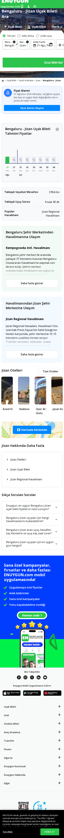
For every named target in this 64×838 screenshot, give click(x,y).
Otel (6, 715)
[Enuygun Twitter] (32, 677)
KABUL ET (50, 831)
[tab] (13, 26)
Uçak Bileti (11, 80)
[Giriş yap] (28, 6)
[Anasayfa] (3, 80)
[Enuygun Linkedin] (39, 677)
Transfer (9, 740)
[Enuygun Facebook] (19, 677)
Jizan (38, 80)
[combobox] (9, 45)
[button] (7, 160)
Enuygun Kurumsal (15, 766)
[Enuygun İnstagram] (25, 677)
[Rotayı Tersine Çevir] (17, 44)
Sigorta (8, 757)
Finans (7, 749)
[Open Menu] (35, 6)
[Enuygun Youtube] (45, 677)
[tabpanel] (32, 50)
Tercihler (8, 831)
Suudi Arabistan (26, 80)
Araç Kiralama (12, 732)
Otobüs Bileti (11, 723)
